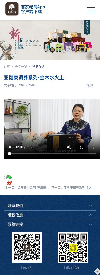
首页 (7, 67)
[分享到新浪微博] (9, 183)
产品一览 (21, 67)
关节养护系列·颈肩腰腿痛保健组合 (41, 188)
